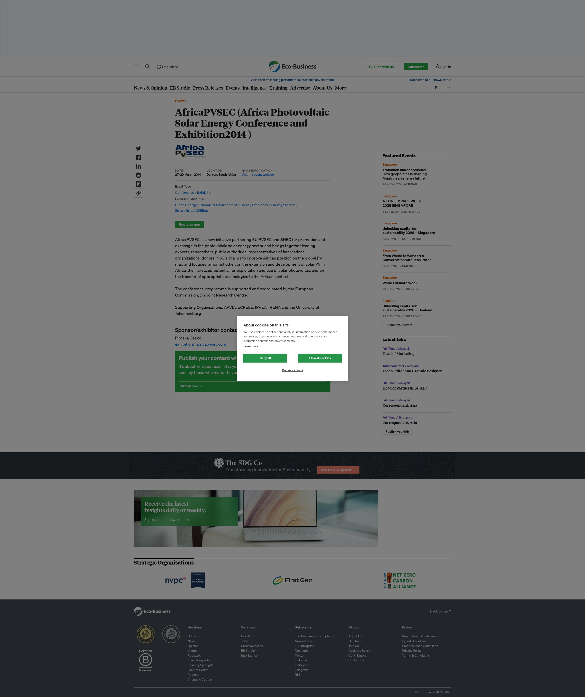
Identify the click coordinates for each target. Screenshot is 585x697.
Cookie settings (292, 370)
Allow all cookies (319, 358)
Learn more (250, 346)
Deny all (265, 358)
